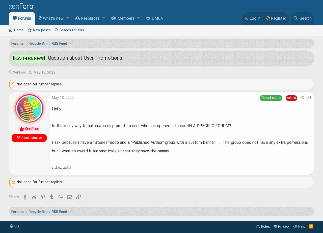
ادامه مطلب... (63, 168)
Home (19, 30)
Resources (90, 19)
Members (126, 19)
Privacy (284, 226)
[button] (67, 18)
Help (301, 226)
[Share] (302, 98)
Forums (24, 19)
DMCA (157, 19)
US (16, 226)
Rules (265, 226)
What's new (53, 19)
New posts (42, 30)
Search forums (72, 30)
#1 (309, 98)
